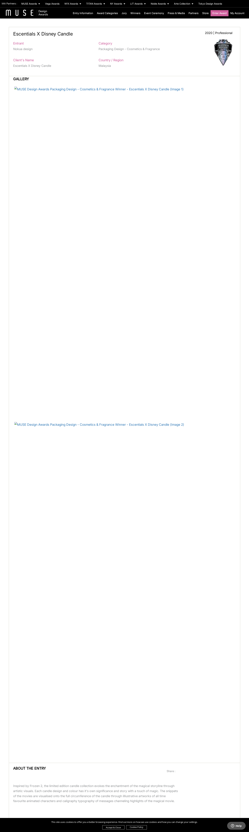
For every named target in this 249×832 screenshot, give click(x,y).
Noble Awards (159, 3)
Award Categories (107, 13)
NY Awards (116, 3)
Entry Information (83, 13)
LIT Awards (136, 3)
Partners (194, 13)
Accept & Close (113, 827)
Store (205, 13)
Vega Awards (52, 3)
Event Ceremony (154, 13)
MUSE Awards (29, 3)
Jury (124, 13)
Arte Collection (182, 3)
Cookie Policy (136, 827)
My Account (237, 13)
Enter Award (219, 13)
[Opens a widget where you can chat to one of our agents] (236, 826)
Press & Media (176, 13)
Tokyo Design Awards (210, 3)
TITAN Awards (94, 3)
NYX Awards (72, 3)
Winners (135, 13)
